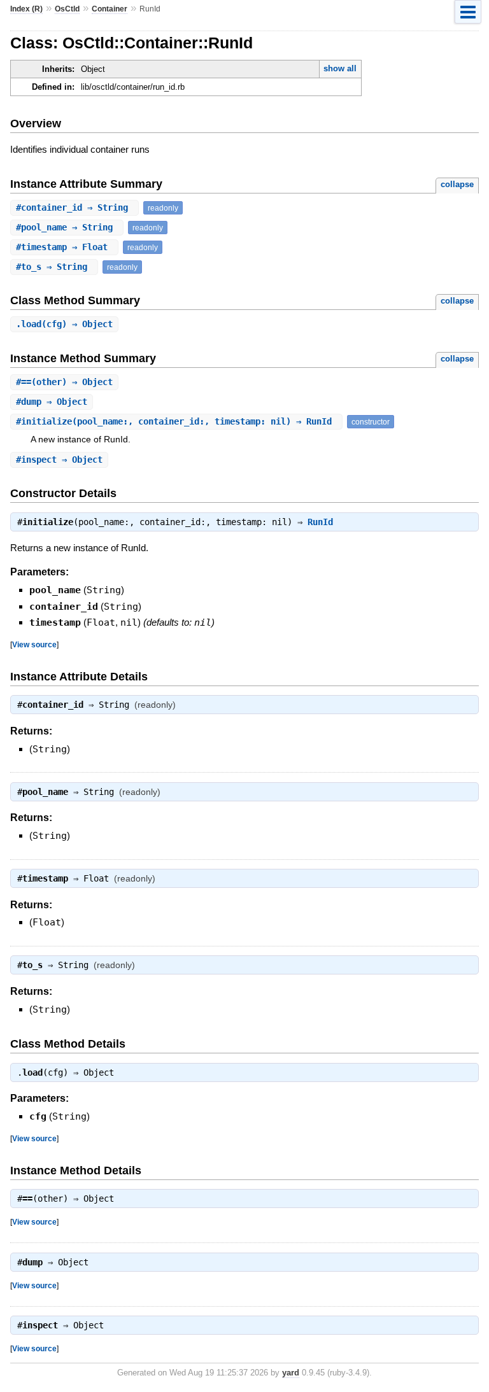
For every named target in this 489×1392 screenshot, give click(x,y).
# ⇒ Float (64, 247)
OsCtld (67, 8)
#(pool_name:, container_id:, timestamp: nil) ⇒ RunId (176, 421)
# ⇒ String (74, 207)
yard (290, 1372)
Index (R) (26, 8)
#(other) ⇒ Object (64, 382)
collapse (457, 184)
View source (34, 644)
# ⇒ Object (51, 402)
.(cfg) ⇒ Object (64, 324)
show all (340, 68)
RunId (320, 522)
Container (109, 8)
